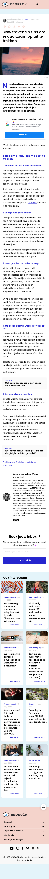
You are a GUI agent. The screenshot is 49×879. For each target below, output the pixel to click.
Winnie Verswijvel (14, 19)
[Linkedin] (17, 520)
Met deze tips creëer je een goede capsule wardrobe (23, 384)
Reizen (26, 19)
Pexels (45, 77)
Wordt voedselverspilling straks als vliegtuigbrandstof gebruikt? (24, 452)
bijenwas (32, 202)
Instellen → (24, 134)
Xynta (29, 860)
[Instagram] (14, 520)
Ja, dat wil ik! (24, 560)
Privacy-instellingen (13, 839)
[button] (41, 822)
